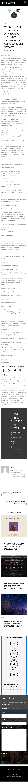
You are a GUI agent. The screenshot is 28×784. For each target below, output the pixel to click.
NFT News (8, 55)
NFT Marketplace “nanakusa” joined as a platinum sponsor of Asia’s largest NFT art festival (13, 37)
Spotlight (9, 538)
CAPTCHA (4, 753)
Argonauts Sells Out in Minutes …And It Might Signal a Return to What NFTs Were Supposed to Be (14, 547)
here (14, 691)
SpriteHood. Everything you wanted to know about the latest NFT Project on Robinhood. (14, 586)
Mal (2, 55)
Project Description (6, 727)
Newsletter (14, 649)
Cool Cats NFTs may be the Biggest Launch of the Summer (13, 493)
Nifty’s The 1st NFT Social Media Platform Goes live (15, 502)
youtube (14, 680)
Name (3, 712)
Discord (14, 659)
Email (3, 720)
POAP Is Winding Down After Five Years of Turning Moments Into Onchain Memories (13, 624)
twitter (14, 669)
